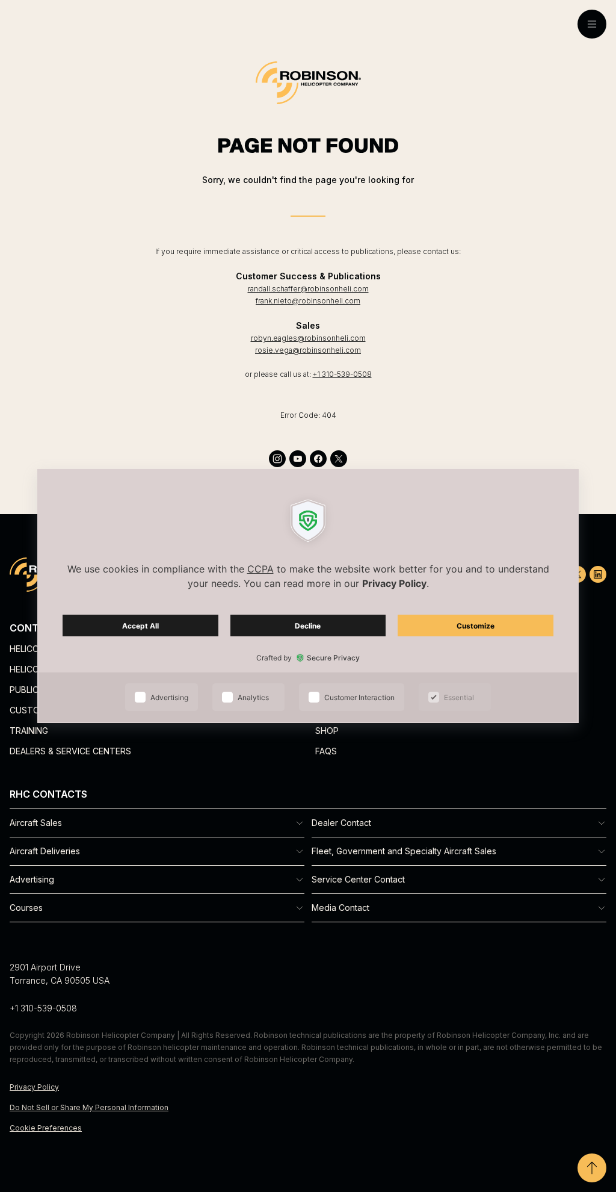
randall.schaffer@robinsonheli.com (308, 288)
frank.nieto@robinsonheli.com (308, 300)
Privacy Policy (34, 1086)
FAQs (326, 751)
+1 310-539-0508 (342, 374)
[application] (308, 596)
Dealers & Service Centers (70, 751)
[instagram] (277, 458)
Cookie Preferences (46, 1127)
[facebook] (318, 458)
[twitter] (338, 458)
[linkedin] (598, 574)
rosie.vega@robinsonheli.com (308, 350)
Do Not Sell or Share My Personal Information (89, 1107)
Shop (327, 730)
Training (29, 730)
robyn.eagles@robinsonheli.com (308, 338)
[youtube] (297, 458)
